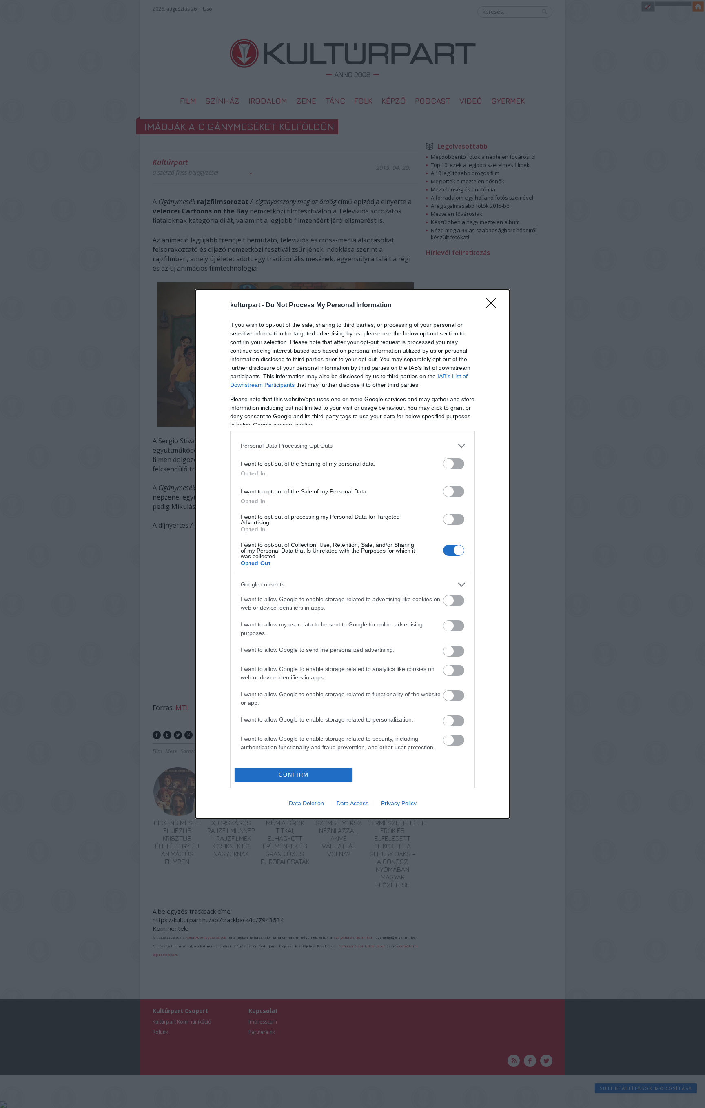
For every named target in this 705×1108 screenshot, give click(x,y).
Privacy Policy (399, 803)
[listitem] (352, 446)
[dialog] (352, 554)
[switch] (453, 463)
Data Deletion (306, 803)
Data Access (352, 803)
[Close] (493, 305)
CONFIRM (294, 775)
